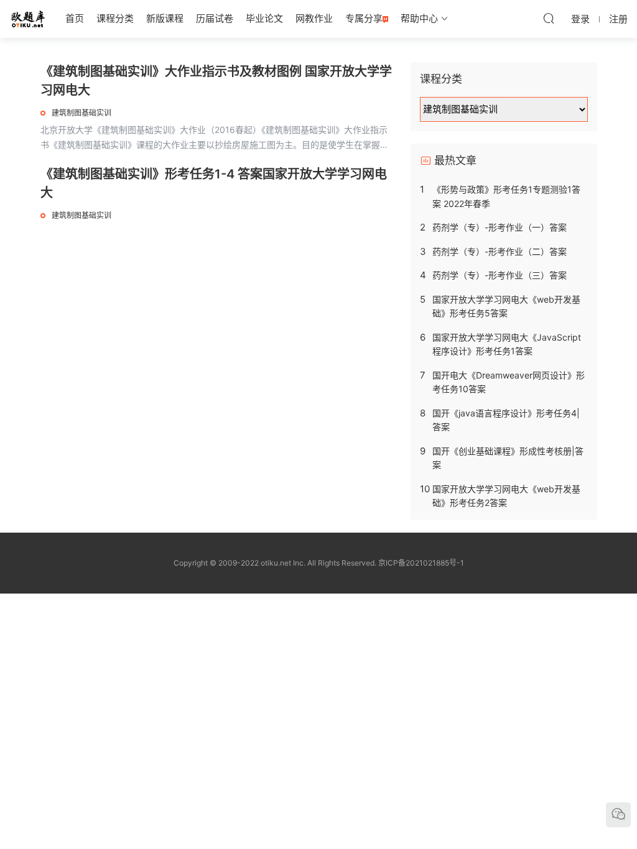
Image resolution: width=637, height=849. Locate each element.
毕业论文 (264, 18)
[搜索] (548, 18)
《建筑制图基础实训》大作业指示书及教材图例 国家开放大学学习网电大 (216, 81)
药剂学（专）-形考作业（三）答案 (499, 275)
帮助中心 (419, 18)
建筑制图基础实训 (81, 112)
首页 (74, 18)
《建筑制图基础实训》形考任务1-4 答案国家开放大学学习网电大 (213, 183)
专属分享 (364, 18)
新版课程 (165, 18)
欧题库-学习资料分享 (28, 18)
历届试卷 (214, 18)
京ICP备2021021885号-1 (421, 562)
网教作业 (314, 18)
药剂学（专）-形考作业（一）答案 (499, 227)
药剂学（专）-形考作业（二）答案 (499, 251)
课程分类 (115, 18)
